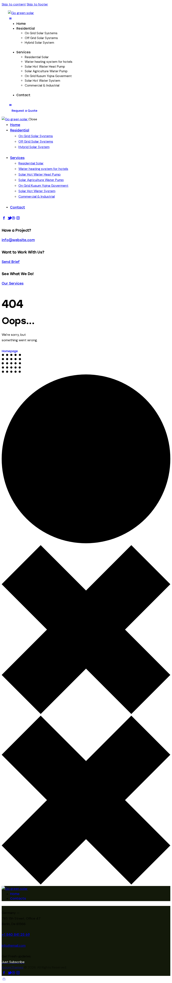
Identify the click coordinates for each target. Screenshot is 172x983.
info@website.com (18, 240)
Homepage (10, 351)
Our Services (12, 283)
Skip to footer (37, 4)
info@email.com (14, 945)
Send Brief (11, 262)
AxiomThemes (12, 967)
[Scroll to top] (4, 978)
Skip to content (14, 4)
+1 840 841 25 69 (16, 935)
